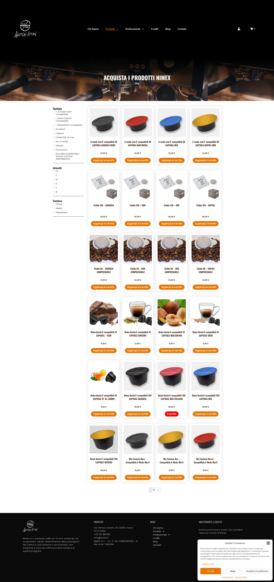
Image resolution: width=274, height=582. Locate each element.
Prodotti (110, 29)
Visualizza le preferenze (257, 571)
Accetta (210, 571)
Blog (168, 29)
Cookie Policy (227, 577)
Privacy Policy (241, 577)
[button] (268, 543)
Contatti (182, 29)
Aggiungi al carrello (103, 160)
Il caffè (154, 29)
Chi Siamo (93, 29)
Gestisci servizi (208, 564)
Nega (232, 571)
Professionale (132, 29)
